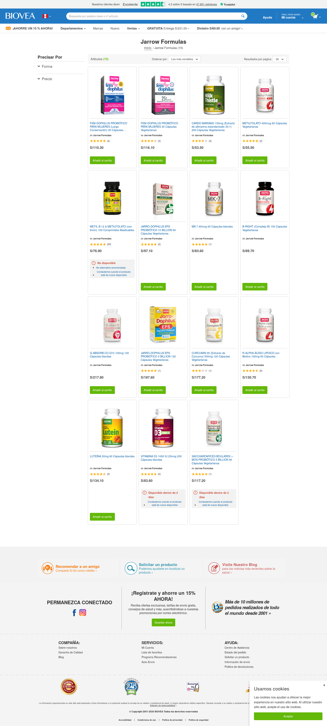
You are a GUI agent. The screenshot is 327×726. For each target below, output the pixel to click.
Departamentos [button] (72, 28)
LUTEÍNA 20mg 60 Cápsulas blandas (112, 456)
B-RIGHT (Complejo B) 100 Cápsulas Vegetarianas (264, 228)
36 (277, 59)
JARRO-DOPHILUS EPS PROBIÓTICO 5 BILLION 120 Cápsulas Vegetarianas (158, 356)
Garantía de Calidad (70, 652)
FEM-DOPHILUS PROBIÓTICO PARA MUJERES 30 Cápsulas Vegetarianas (159, 126)
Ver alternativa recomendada (111, 267)
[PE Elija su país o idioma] (47, 16)
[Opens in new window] (74, 612)
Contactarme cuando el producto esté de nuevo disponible (114, 273)
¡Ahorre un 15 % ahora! (33, 28)
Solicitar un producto (237, 657)
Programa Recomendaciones (159, 657)
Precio (47, 78)
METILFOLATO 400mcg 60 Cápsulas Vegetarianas (264, 124)
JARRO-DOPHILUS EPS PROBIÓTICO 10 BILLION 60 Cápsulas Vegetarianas (158, 230)
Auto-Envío (148, 662)
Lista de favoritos (152, 652)
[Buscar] (242, 16)
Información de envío (237, 662)
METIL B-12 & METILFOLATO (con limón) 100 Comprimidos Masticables (112, 228)
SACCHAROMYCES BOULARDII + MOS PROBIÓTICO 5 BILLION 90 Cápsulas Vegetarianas (212, 459)
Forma (47, 66)
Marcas (98, 28)
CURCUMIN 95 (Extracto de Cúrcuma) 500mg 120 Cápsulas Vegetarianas (211, 356)
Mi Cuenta (148, 647)
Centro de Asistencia (237, 647)
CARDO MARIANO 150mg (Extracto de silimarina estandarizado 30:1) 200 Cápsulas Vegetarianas (213, 126)
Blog (61, 657)
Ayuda (267, 17)
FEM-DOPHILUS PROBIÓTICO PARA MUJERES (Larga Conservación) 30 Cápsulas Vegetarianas (108, 126)
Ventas (132, 28)
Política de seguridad (198, 720)
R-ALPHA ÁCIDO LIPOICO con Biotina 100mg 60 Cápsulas (261, 354)
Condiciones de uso (147, 720)
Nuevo (115, 28)
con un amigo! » (220, 28)
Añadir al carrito (102, 160)
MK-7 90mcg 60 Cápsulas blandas (212, 226)
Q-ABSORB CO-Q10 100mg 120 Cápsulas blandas (109, 354)
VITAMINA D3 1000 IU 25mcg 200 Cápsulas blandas (161, 457)
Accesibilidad (125, 720)
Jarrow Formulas (102, 135)
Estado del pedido (235, 652)
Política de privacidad (172, 720)
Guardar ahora (163, 622)
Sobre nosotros (67, 647)
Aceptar (288, 716)
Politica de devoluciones (239, 667)
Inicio (148, 48)
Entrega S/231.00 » (168, 28)
